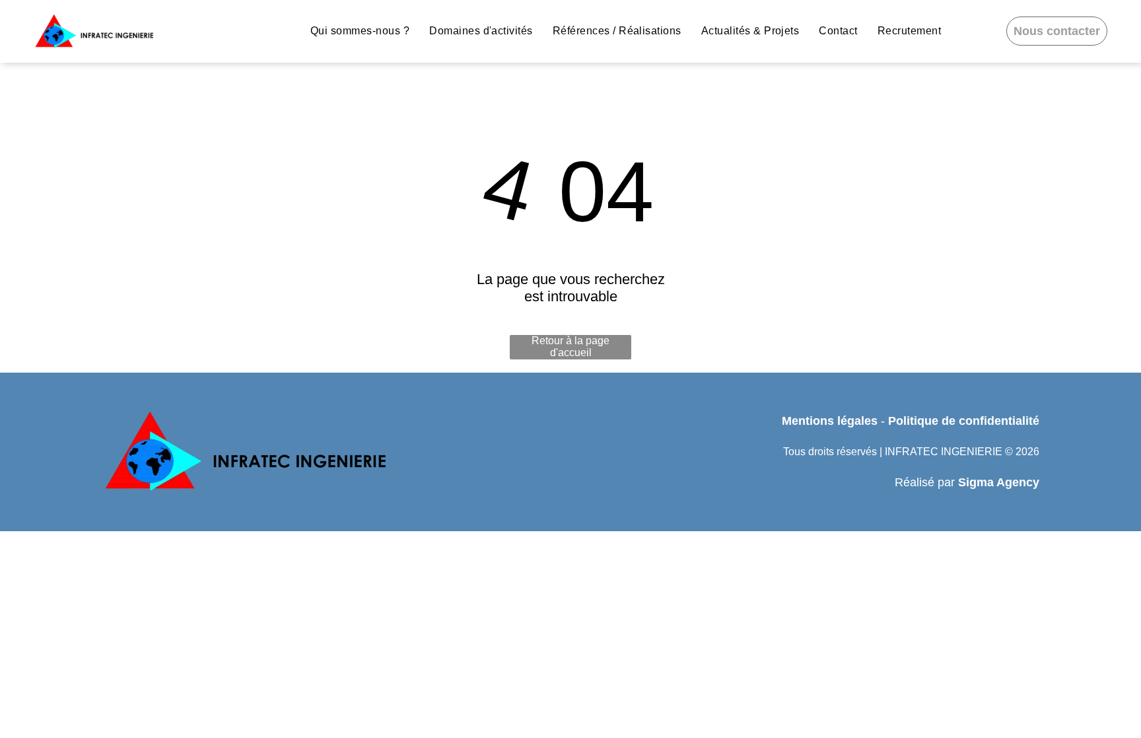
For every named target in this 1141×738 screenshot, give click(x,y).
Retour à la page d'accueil (570, 346)
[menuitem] (359, 31)
